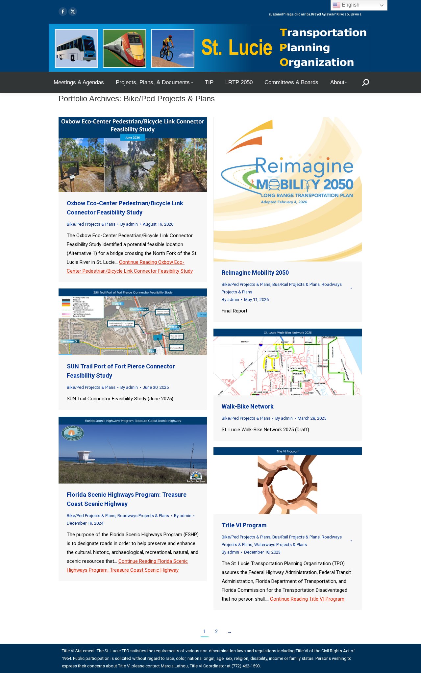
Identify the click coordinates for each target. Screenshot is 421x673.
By (129, 224)
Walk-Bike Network (248, 406)
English (349, 5)
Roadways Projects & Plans (143, 515)
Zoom (124, 154)
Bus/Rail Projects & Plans (296, 284)
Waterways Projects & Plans (280, 544)
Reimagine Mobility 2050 (255, 272)
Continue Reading (307, 599)
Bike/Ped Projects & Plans (91, 224)
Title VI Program (244, 525)
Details (142, 154)
